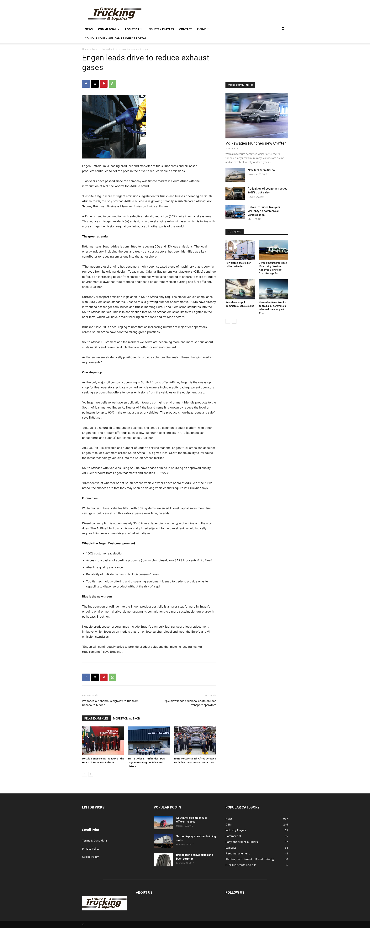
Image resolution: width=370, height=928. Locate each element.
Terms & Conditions (95, 840)
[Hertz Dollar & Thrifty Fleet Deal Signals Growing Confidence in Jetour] (149, 740)
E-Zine (201, 29)
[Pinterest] (104, 84)
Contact (185, 29)
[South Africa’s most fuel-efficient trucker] (163, 822)
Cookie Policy (90, 857)
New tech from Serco (261, 170)
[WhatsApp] (112, 84)
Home (85, 49)
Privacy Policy (90, 848)
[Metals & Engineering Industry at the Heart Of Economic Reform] (103, 740)
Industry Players (161, 29)
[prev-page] (84, 774)
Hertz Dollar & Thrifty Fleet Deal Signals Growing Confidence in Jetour (146, 762)
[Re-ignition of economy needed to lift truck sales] (235, 193)
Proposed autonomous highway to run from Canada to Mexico (110, 703)
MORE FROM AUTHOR (126, 718)
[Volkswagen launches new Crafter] (256, 115)
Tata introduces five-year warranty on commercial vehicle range (264, 211)
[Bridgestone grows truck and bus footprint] (163, 859)
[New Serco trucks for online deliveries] (240, 250)
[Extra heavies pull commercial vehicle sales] (240, 289)
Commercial (107, 29)
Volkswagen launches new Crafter (255, 143)
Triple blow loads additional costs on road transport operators (189, 703)
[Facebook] (86, 84)
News (89, 29)
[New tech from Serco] (235, 175)
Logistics (132, 29)
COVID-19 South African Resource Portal (115, 38)
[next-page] (90, 774)
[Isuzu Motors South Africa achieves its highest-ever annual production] (195, 740)
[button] (283, 29)
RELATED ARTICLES (96, 718)
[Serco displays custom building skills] (163, 841)
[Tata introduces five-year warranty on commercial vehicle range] (235, 212)
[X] (95, 84)
